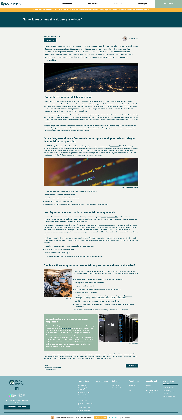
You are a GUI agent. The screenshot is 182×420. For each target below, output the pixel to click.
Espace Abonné (116, 388)
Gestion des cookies (169, 396)
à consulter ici (114, 146)
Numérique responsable (85, 410)
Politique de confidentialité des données (168, 392)
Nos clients (132, 385)
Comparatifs (149, 388)
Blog (130, 390)
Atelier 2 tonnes (82, 397)
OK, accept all (100, 417)
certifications (66, 328)
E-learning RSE (82, 400)
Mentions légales (168, 387)
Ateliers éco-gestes (84, 392)
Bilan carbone (82, 385)
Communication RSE (84, 407)
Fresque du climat (83, 395)
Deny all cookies (114, 417)
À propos (131, 388)
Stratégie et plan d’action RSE (85, 404)
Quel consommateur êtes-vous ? (152, 391)
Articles (148, 385)
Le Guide (167, 4)
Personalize (126, 417)
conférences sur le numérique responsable (111, 298)
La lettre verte (116, 385)
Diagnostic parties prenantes (83, 388)
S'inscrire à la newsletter (17, 407)
